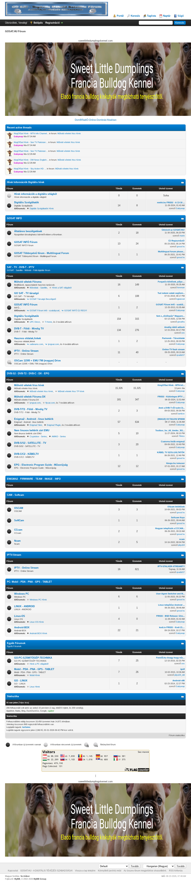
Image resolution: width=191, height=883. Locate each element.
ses (183, 333)
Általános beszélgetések (28, 231)
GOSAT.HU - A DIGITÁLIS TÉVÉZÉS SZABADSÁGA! (46, 870)
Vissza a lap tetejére (85, 870)
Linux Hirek (35, 687)
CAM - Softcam (15, 495)
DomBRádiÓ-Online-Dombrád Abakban (95, 119)
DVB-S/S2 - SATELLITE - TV (30, 443)
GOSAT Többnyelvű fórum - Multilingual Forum (41, 253)
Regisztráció (52, 22)
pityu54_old (179, 675)
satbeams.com (36, 344)
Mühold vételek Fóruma (27, 281)
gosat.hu (181, 246)
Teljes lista (23, 702)
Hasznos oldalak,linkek (27, 338)
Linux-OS (19, 616)
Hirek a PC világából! (39, 664)
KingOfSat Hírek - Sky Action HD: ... (30, 169)
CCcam (18, 529)
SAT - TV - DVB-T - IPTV (20, 267)
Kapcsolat (13, 870)
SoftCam (19, 520)
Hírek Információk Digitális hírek (25, 182)
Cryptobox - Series (38, 436)
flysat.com (50, 403)
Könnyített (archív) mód (109, 870)
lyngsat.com (53, 344)
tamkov (181, 413)
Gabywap (180, 208)
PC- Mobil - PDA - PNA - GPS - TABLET (29, 581)
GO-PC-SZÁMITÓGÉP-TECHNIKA (33, 657)
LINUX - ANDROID (24, 606)
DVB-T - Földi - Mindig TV (29, 328)
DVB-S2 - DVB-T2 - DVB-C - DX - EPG (28, 373)
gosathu (181, 322)
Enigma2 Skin (36, 425)
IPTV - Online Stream (26, 350)
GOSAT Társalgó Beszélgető (43, 299)
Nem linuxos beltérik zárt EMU (31, 430)
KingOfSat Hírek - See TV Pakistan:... (31, 142)
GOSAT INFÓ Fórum (25, 242)
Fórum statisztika (176, 735)
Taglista (151, 15)
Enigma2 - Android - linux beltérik (33, 419)
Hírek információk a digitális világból (35, 194)
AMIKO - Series (59, 436)
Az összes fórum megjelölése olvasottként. (145, 870)
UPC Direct (35, 322)
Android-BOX (21, 627)
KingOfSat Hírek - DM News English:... (31, 160)
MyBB (17, 879)
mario (182, 236)
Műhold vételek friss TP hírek (71, 391)
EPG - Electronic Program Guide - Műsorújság (41, 464)
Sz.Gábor (25, 876)
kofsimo (26, 727)
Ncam (17, 540)
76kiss (182, 436)
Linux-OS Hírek (37, 622)
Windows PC (21, 593)
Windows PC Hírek (38, 600)
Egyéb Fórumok (16, 643)
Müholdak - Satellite (38, 288)
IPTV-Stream (14, 554)
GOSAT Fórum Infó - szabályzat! (45, 310)
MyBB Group (40, 879)
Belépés (38, 22)
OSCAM (18, 508)
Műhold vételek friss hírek (69, 133)
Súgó (181, 15)
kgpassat (180, 299)
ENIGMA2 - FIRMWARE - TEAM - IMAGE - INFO (34, 478)
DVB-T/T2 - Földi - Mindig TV (30, 409)
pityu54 (181, 545)
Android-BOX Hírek (38, 633)
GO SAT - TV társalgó (26, 293)
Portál (120, 15)
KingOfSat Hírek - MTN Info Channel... (31, 133)
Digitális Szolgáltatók (26, 202)
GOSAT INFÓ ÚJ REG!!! (75, 310)
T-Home (48, 322)
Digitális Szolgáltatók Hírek (42, 208)
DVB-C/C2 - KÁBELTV (26, 454)
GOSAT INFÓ (14, 218)
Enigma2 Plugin (54, 425)
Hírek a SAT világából (61, 288)
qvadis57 (180, 355)
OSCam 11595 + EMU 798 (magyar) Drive (37, 360)
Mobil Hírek (35, 675)
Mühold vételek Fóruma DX (30, 396)
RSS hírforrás (176, 870)
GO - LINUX (20, 680)
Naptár (166, 15)
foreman (181, 287)
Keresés (135, 15)
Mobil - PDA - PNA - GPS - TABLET (34, 669)
